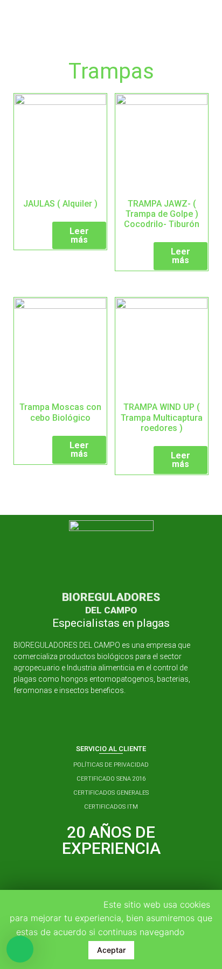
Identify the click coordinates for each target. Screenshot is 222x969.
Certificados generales (111, 792)
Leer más (79, 235)
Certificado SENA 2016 (111, 778)
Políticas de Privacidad (111, 764)
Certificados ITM (111, 806)
